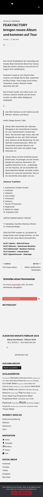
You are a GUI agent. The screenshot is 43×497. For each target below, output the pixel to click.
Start (4, 429)
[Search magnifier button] (39, 298)
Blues (16, 381)
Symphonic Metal (32, 406)
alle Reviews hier (21, 355)
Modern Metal (14, 393)
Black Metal (9, 380)
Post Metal (26, 393)
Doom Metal (28, 383)
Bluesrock (22, 381)
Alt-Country (6, 378)
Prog (14, 396)
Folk (34, 383)
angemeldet (16, 285)
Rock (22, 402)
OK (14, 493)
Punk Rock (15, 403)
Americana (35, 378)
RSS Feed (6, 477)
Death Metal (11, 383)
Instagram (6, 474)
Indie (16, 389)
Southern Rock (15, 406)
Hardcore (27, 386)
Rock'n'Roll (30, 403)
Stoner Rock (22, 406)
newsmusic (16, 21)
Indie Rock (28, 389)
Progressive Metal (24, 396)
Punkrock (6, 402)
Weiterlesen (25, 493)
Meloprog (35, 389)
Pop (20, 392)
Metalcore (6, 393)
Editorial (5, 423)
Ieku (7, 39)
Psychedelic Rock (23, 399)
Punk (32, 399)
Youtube (5, 467)
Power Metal (7, 396)
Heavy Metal (8, 389)
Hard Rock (35, 386)
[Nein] (41, 491)
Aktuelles (7, 21)
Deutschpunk (20, 383)
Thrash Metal (8, 409)
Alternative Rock (26, 378)
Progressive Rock (9, 399)
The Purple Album (9, 265)
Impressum (6, 426)
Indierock (21, 389)
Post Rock (33, 393)
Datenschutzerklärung (11, 419)
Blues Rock (30, 380)
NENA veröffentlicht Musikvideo (33, 267)
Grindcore (16, 386)
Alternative (14, 378)
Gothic (11, 386)
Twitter (5, 470)
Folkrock (5, 386)
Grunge (22, 386)
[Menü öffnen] (39, 7)
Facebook (6, 464)
